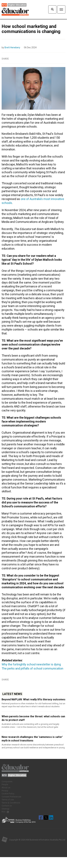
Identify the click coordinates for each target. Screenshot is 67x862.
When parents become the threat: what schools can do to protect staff (33, 718)
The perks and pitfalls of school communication (32, 668)
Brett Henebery (12, 47)
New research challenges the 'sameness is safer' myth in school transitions (32, 738)
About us (6, 787)
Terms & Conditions (11, 802)
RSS (4, 811)
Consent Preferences (11, 796)
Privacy (5, 790)
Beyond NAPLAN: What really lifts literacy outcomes (33, 699)
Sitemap (5, 809)
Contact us (7, 805)
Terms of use (8, 799)
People (5, 784)
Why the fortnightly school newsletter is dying (31, 664)
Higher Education (17, 5)
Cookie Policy (8, 793)
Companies (7, 781)
